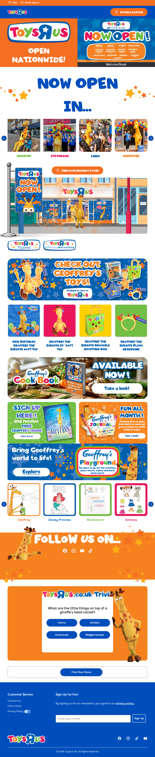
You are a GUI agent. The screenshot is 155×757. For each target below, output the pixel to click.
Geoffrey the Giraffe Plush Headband (131, 345)
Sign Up (139, 718)
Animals (131, 520)
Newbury (24, 156)
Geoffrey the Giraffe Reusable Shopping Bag (95, 345)
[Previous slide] (4, 138)
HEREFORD (131, 156)
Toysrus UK (71, 752)
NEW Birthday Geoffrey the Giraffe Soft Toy (24, 345)
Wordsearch (95, 520)
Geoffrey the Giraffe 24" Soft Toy (59, 345)
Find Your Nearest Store (80, 170)
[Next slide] (150, 138)
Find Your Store (81, 672)
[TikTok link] (90, 551)
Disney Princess (59, 520)
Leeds (95, 156)
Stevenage (60, 156)
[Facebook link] (65, 551)
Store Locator (131, 12)
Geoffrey (24, 520)
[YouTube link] (82, 551)
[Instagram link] (74, 551)
